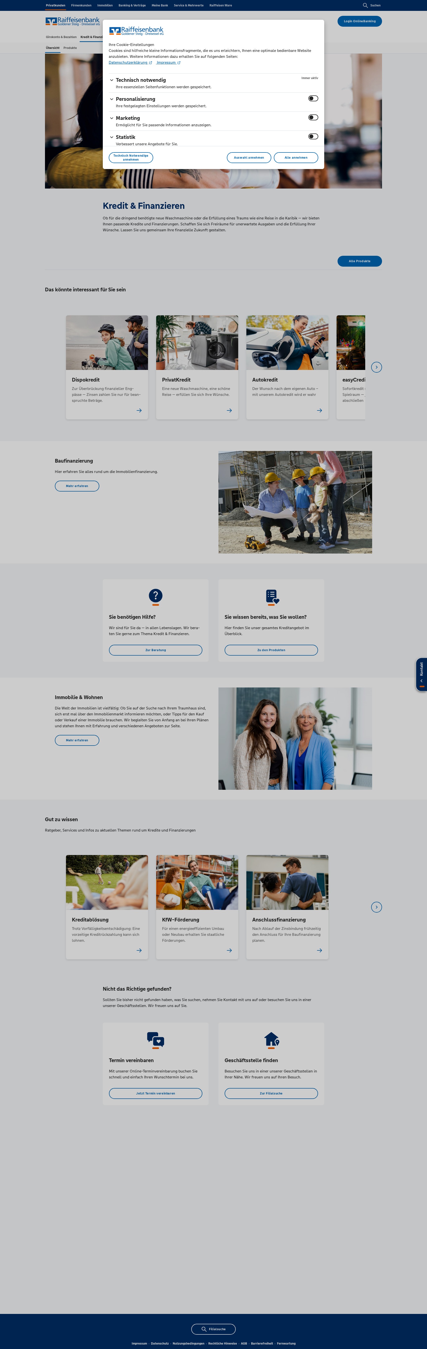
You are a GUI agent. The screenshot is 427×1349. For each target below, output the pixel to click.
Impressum (166, 62)
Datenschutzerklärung (128, 62)
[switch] (313, 98)
